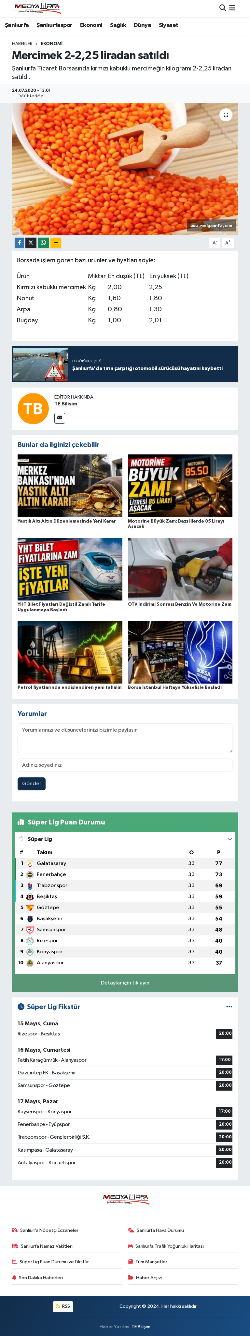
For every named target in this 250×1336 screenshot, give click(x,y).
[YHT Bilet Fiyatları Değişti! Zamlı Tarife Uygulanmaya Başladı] (70, 569)
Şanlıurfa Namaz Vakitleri (47, 1246)
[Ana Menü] (232, 8)
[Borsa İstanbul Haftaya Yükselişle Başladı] (180, 652)
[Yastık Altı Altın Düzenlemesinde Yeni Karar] (70, 486)
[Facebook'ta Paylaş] (19, 243)
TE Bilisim (65, 403)
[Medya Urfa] (36, 8)
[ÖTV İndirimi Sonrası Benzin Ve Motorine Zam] (180, 569)
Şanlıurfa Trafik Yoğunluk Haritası (169, 1246)
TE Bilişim (141, 1326)
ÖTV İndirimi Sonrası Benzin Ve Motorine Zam (179, 604)
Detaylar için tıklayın (125, 983)
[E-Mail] (59, 418)
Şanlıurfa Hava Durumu (160, 1230)
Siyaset (168, 25)
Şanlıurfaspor (54, 25)
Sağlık (118, 25)
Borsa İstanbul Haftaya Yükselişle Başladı (175, 687)
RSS (65, 1306)
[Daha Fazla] (55, 243)
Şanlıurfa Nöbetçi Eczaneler (49, 1230)
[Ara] (222, 8)
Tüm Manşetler (151, 1261)
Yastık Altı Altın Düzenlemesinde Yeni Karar (67, 521)
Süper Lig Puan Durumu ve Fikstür (54, 1261)
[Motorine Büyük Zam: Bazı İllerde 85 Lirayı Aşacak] (180, 486)
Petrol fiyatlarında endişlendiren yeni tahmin (70, 687)
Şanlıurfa (17, 25)
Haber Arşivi (149, 1277)
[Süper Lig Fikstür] (229, 1007)
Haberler (22, 44)
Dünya (142, 25)
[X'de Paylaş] (30, 243)
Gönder (31, 783)
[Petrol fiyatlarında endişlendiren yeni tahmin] (70, 652)
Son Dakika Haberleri (41, 1277)
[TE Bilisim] (33, 408)
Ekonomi (91, 25)
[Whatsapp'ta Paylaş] (43, 243)
